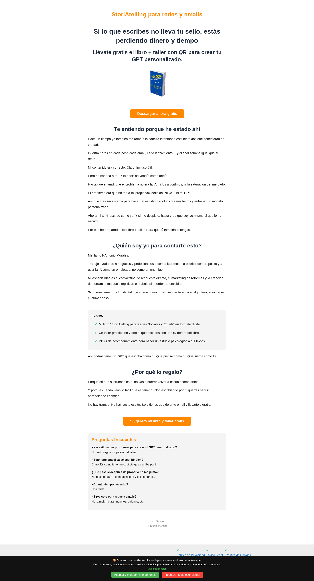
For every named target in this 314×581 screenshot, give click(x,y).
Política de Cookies (238, 555)
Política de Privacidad (191, 555)
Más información (157, 568)
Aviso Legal (215, 555)
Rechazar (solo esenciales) (182, 574)
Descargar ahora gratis (157, 113)
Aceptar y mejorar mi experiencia (135, 574)
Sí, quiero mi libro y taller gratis (157, 421)
